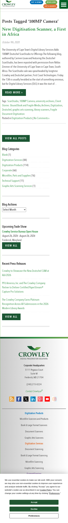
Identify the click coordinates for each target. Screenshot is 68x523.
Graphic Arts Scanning (34, 468)
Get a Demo (36, 2)
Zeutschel (7, 110)
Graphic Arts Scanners (34, 438)
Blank (5, 155)
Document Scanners (34, 431)
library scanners (41, 110)
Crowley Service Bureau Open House (20, 232)
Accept (34, 502)
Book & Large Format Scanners (34, 425)
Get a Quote (50, 6)
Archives (45, 105)
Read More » (14, 92)
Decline (34, 509)
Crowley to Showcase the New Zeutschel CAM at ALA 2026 (25, 273)
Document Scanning (34, 449)
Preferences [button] (54, 493)
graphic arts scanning (22, 110)
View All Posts (16, 138)
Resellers (51, 2)
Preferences (34, 516)
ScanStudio (13, 101)
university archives (45, 101)
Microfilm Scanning (34, 462)
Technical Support (10, 181)
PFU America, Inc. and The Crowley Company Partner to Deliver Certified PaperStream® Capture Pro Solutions (23, 287)
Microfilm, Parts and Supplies (16, 176)
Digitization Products (22, 118)
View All (11, 246)
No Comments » (41, 118)
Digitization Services (12, 160)
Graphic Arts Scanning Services (17, 186)
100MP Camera (27, 101)
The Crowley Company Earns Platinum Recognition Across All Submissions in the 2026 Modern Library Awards (25, 304)
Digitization (56, 105)
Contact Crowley (32, 391)
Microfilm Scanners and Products (34, 419)
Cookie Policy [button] (46, 490)
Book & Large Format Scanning (34, 455)
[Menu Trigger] (63, 4)
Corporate (7, 170)
